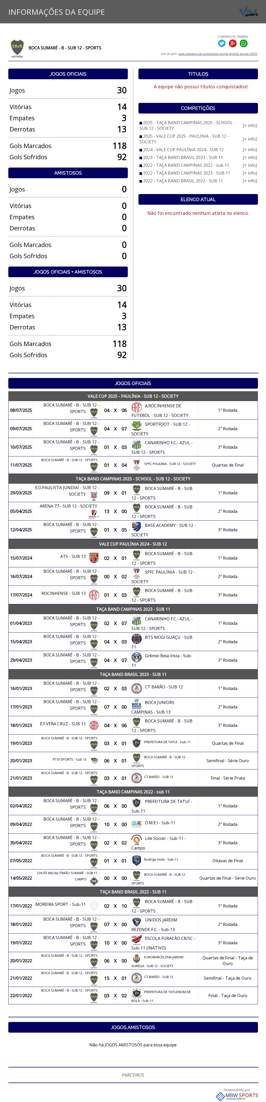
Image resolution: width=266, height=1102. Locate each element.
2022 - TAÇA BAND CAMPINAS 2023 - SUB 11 (186, 173)
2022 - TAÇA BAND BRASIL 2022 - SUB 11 (183, 181)
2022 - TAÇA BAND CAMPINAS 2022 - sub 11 (186, 165)
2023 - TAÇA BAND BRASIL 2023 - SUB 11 (183, 157)
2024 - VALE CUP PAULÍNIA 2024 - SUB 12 (183, 149)
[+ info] (250, 125)
